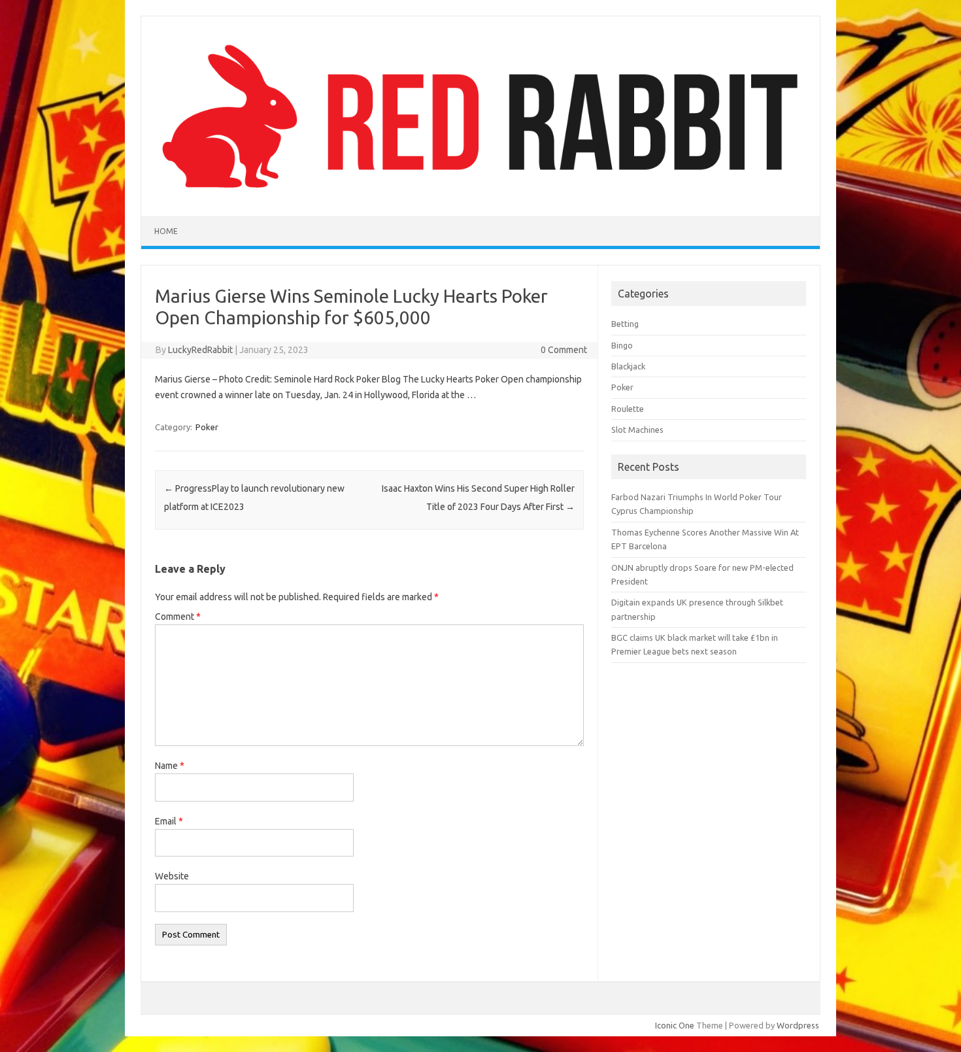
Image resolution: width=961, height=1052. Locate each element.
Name (169, 765)
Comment (178, 616)
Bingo (622, 345)
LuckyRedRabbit (200, 350)
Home (166, 231)
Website (172, 876)
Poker (206, 427)
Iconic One (674, 1025)
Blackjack (628, 366)
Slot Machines (637, 429)
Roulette (627, 408)
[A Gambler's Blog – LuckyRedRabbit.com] (480, 194)
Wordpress (798, 1025)
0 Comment (564, 350)
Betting (625, 323)
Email (169, 821)
